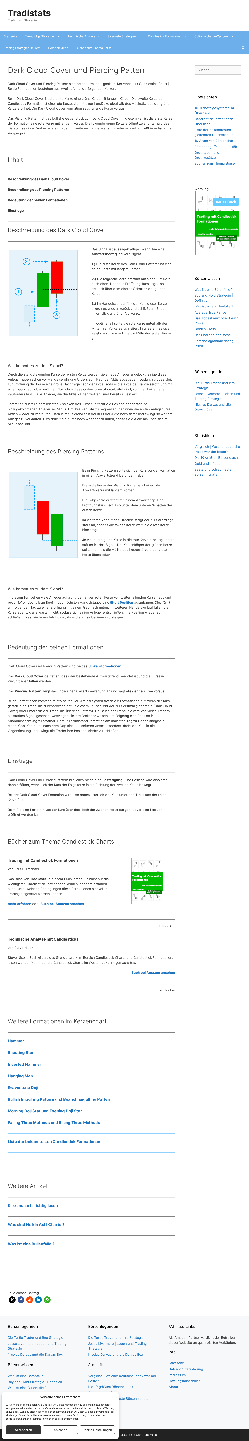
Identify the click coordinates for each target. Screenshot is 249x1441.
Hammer (16, 1041)
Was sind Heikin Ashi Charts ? (36, 1224)
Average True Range (210, 312)
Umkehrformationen (104, 666)
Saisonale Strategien (121, 36)
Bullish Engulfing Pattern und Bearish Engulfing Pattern (59, 1099)
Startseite (11, 36)
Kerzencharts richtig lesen (33, 1205)
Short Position (121, 602)
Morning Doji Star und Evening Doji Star (45, 1111)
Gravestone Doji (23, 1087)
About (173, 1387)
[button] (12, 1299)
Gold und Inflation (208, 463)
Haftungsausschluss (184, 1381)
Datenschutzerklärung (186, 1369)
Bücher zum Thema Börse (94, 48)
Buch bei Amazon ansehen (153, 973)
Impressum (177, 1375)
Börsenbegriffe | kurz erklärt (216, 147)
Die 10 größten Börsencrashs (217, 457)
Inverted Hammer (24, 1064)
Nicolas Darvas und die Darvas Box (35, 1354)
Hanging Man (20, 1076)
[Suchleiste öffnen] (243, 48)
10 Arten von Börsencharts (215, 141)
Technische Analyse (81, 36)
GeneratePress (146, 1435)
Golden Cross (205, 329)
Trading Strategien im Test (22, 48)
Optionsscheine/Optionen (212, 36)
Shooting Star (21, 1052)
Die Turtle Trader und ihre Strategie (35, 1338)
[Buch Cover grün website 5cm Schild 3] (218, 253)
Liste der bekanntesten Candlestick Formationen (54, 1141)
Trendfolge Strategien (40, 36)
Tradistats (29, 13)
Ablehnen (60, 1430)
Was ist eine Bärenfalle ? (214, 290)
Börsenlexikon (58, 48)
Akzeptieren (23, 1430)
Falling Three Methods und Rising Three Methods (54, 1122)
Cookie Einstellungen (97, 1430)
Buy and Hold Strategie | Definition (35, 1382)
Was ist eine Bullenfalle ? (31, 1244)
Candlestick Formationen (165, 36)
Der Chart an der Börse (213, 335)
